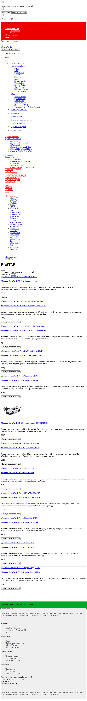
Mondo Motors (15, 227)
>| (6, 600)
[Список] (2, 270)
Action (16, 79)
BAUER (13, 202)
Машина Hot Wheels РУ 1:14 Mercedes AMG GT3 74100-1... (24, 423)
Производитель (11, 196)
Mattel (18, 212)
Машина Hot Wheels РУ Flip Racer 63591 (17, 473)
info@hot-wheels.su (12, 23)
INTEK (13, 206)
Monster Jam (19, 101)
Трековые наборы (18, 66)
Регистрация (15, 31)
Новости (8, 186)
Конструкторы (17, 116)
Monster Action (20, 97)
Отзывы (8, 188)
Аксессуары (16, 130)
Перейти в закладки (19, 12)
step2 (17, 237)
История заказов (11, 656)
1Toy (17, 198)
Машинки (15, 94)
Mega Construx (15, 222)
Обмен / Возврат (11, 645)
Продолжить (6, 12)
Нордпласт (14, 249)
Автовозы (15, 113)
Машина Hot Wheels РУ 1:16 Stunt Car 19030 (19, 281)
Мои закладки (10, 658)
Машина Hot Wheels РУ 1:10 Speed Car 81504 (19, 380)
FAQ (7, 192)
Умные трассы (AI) (18, 123)
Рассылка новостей (12, 660)
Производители (11, 257)
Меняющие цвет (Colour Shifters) (27, 107)
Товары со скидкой (12, 673)
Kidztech (13, 210)
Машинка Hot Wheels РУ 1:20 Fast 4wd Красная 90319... (23, 306)
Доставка (9, 190)
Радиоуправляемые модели (21, 120)
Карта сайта (10, 671)
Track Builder (19, 83)
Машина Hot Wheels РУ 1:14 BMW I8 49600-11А (20, 497)
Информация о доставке (14, 643)
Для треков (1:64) (21, 105)
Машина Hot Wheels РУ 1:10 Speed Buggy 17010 (20, 572)
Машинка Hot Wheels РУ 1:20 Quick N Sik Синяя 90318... (24, 331)
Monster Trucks (20, 91)
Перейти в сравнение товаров (23, 19)
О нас (7, 641)
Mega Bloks (14, 216)
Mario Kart (18, 75)
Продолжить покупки (9, 6)
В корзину (5, 297)
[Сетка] (4, 270)
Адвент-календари (18, 127)
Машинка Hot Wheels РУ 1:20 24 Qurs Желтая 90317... (23, 355)
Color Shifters (19, 87)
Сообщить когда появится (11, 322)
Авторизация (15, 33)
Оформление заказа (24, 6)
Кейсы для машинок (19, 110)
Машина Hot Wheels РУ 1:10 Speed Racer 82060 (20, 448)
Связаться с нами (12, 647)
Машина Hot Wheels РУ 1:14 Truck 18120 (17, 547)
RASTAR (13, 231)
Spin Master (14, 235)
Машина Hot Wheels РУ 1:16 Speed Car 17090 (19, 522)
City (16, 71)
